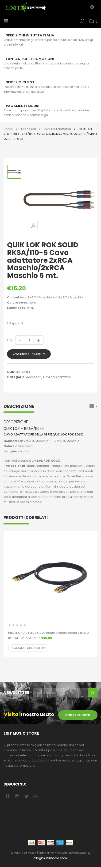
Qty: (10, 340)
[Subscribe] (92, 692)
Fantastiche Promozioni (30, 59)
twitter (26, 796)
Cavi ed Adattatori (57, 129)
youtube (36, 796)
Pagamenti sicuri (22, 105)
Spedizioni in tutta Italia (30, 35)
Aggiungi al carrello (29, 354)
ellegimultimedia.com (50, 858)
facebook (8, 796)
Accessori (28, 129)
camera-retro (17, 796)
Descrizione (19, 406)
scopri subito (77, 715)
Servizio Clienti (20, 82)
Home (8, 129)
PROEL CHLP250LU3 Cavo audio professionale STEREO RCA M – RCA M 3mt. (48, 635)
